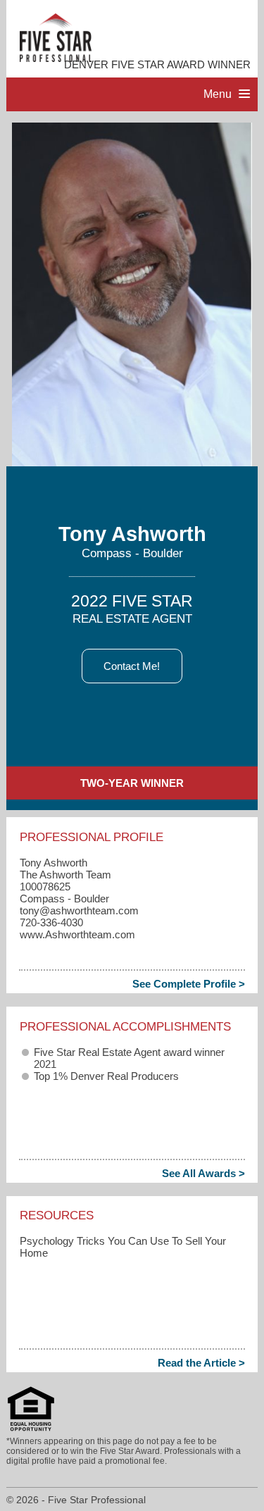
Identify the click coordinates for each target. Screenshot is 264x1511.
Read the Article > (201, 1363)
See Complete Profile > (188, 984)
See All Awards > (203, 1173)
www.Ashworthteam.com (77, 934)
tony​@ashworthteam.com (79, 910)
